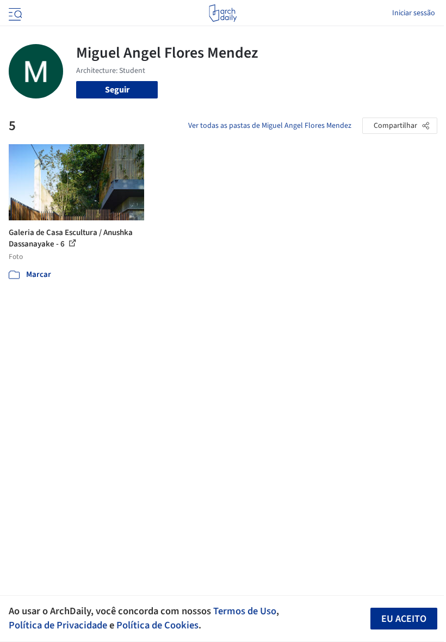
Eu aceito (403, 619)
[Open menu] (14, 13)
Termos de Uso (244, 611)
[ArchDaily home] (223, 13)
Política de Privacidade (58, 625)
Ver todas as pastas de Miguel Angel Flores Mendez (269, 125)
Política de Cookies (157, 625)
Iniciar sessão (413, 13)
